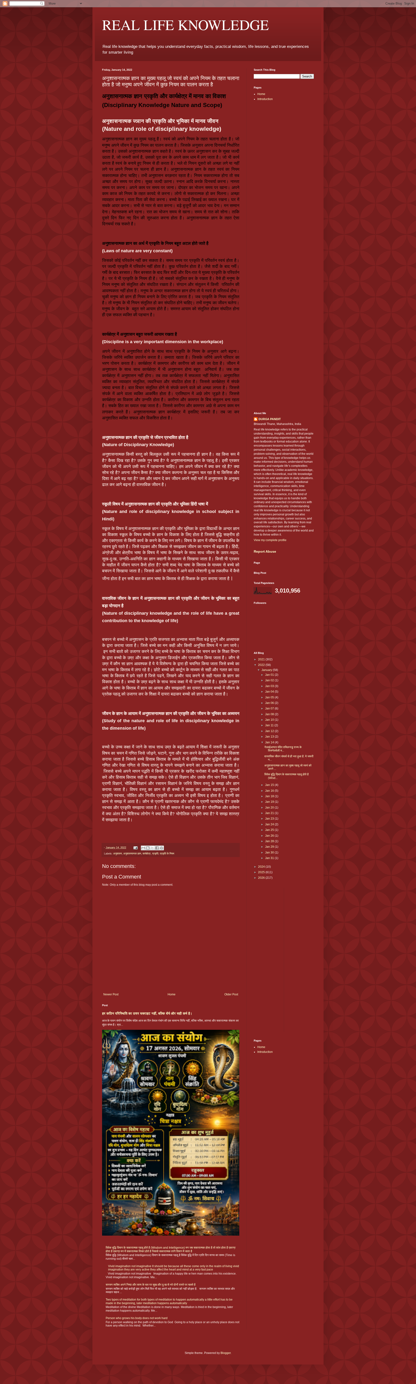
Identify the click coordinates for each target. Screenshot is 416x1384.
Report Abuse (265, 551)
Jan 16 (270, 790)
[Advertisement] (284, 181)
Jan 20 (270, 807)
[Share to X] (152, 848)
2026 (262, 877)
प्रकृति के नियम (167, 853)
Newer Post (110, 994)
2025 (262, 872)
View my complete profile (270, 540)
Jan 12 (270, 731)
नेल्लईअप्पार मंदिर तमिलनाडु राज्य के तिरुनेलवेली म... (283, 749)
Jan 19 (270, 801)
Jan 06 (270, 703)
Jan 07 (270, 708)
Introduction (265, 99)
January (267, 670)
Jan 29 (270, 846)
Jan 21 (270, 813)
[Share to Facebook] (157, 848)
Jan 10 (270, 719)
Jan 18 (270, 796)
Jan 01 (270, 674)
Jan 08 (270, 714)
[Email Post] (135, 847)
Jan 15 (270, 785)
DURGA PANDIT (270, 419)
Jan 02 (270, 680)
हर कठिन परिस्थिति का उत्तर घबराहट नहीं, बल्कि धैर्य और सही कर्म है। (147, 1013)
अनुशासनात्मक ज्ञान (132, 853)
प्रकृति (155, 853)
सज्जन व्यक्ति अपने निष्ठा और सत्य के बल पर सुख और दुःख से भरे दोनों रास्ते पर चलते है (150, 1284)
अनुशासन (117, 853)
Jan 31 (270, 858)
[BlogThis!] (147, 848)
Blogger (226, 1353)
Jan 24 (270, 824)
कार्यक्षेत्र (147, 853)
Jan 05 (270, 697)
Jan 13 (270, 736)
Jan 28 (270, 841)
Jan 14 (270, 742)
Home (172, 994)
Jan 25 (270, 830)
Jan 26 (270, 835)
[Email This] (143, 848)
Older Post (231, 994)
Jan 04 (270, 691)
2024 (262, 866)
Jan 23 (270, 818)
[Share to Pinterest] (161, 848)
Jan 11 (269, 725)
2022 (262, 665)
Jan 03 (270, 686)
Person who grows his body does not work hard (137, 1318)
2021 (262, 659)
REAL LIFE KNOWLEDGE (185, 24)
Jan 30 (270, 852)
